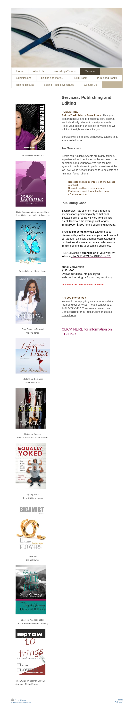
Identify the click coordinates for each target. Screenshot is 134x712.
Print (16, 700)
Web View (119, 702)
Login (120, 699)
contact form (69, 315)
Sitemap (23, 700)
